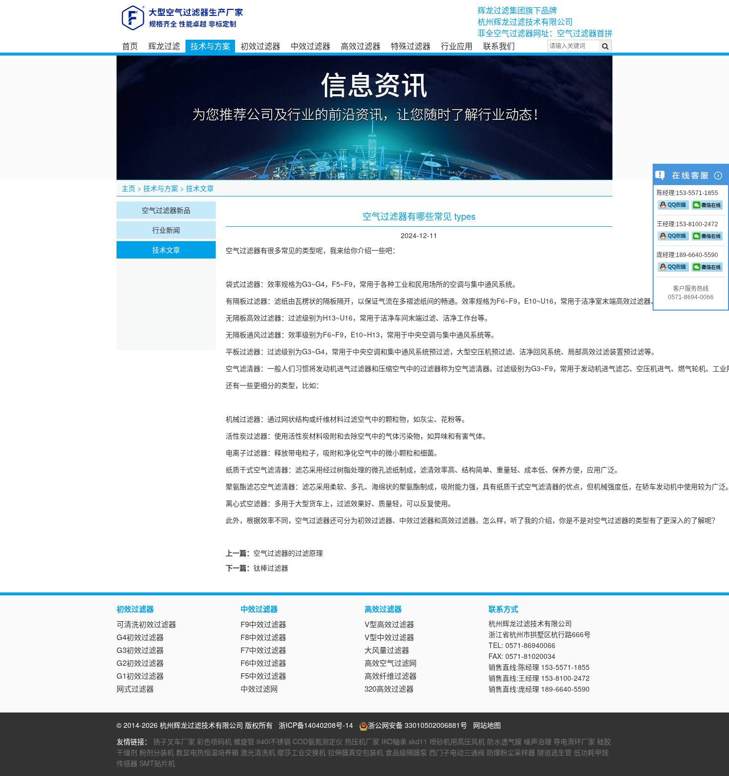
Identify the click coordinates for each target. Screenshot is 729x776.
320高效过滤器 (389, 688)
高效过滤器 (360, 46)
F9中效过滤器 (263, 624)
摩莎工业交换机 (301, 752)
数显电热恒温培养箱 (207, 752)
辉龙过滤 (164, 46)
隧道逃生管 (554, 752)
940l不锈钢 (273, 741)
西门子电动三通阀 (457, 752)
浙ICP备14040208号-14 (316, 725)
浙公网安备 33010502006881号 (417, 725)
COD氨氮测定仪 (318, 741)
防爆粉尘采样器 (510, 752)
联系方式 (503, 608)
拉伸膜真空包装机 (355, 752)
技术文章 (200, 188)
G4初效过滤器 (140, 637)
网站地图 (487, 725)
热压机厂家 (362, 741)
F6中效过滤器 (263, 662)
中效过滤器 (310, 46)
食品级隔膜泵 (406, 752)
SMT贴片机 (157, 763)
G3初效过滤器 (140, 650)
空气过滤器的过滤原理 (288, 553)
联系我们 (499, 46)
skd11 (418, 741)
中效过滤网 (259, 688)
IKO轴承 (394, 741)
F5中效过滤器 (263, 675)
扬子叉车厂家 (174, 741)
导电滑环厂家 (574, 741)
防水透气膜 (504, 741)
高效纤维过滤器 (390, 675)
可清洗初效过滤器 (146, 624)
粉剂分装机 (156, 752)
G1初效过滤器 (140, 675)
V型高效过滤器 (389, 624)
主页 (128, 188)
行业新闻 (166, 230)
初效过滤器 (260, 46)
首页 (130, 46)
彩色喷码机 (214, 741)
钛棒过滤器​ (270, 568)
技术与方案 (210, 46)
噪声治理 (537, 741)
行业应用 (457, 46)
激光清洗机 (258, 752)
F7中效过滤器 (263, 650)
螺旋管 (244, 741)
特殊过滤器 (410, 46)
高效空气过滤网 (390, 662)
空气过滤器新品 (166, 210)
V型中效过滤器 (389, 637)
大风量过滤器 (386, 650)
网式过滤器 (135, 688)
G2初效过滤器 (140, 662)
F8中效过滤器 (263, 637)
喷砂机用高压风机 (457, 741)
